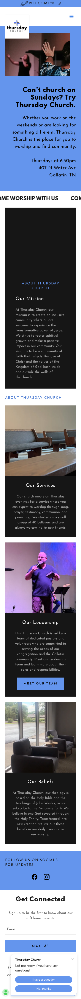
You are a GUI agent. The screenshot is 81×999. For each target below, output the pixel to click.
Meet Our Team (40, 683)
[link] (17, 16)
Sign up (40, 946)
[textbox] (40, 929)
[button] (71, 16)
